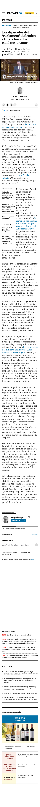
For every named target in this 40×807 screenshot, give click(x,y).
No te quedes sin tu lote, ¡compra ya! (25, 776)
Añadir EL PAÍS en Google (13, 110)
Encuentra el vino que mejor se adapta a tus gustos (28, 755)
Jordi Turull (5, 545)
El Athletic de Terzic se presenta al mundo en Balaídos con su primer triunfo (20, 657)
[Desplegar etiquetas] (36, 544)
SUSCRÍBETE (29, 13)
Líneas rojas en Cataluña (8, 217)
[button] (20, 70)
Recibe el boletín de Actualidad (15, 528)
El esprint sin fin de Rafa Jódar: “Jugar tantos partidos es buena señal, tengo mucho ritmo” (18, 649)
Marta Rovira (15, 545)
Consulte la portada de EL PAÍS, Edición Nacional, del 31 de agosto (24, 26)
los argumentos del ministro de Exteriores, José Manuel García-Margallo (20, 350)
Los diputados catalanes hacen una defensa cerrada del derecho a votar (8, 208)
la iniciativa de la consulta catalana (19, 125)
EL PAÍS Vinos (20, 719)
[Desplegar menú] (4, 13)
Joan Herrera (25, 545)
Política (7, 20)
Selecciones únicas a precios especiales (27, 765)
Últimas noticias (8, 631)
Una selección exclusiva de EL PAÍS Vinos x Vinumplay (19, 748)
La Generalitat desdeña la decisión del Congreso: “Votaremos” (8, 240)
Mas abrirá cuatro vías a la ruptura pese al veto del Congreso (8, 228)
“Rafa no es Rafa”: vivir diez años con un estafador (20, 693)
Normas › (35, 534)
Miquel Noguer (20, 96)
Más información (6, 554)
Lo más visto (7, 666)
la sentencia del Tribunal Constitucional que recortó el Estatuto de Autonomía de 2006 (26, 223)
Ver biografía (16, 520)
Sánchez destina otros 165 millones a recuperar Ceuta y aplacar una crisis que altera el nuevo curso (20, 698)
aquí (32, 559)
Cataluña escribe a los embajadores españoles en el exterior (8, 195)
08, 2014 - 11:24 (22, 99)
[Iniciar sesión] (36, 13)
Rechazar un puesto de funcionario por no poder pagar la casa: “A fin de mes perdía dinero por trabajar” (20, 680)
